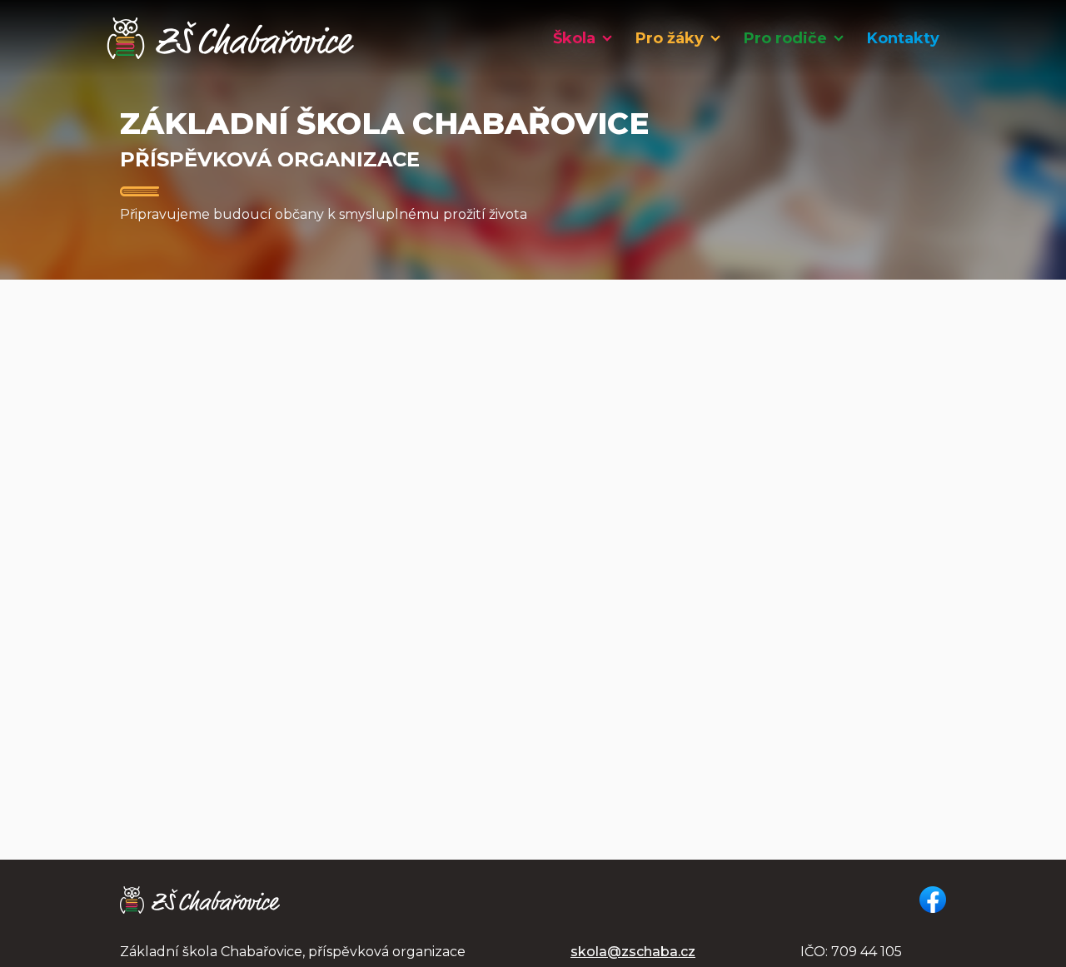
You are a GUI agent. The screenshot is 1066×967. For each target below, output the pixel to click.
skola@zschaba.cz (632, 952)
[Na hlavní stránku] (231, 38)
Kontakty (903, 38)
